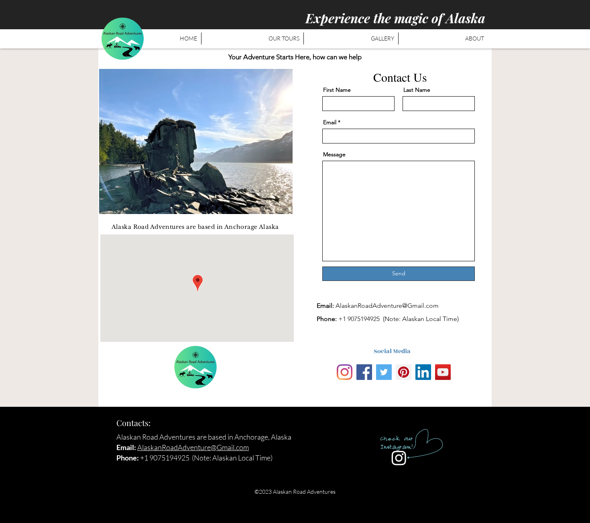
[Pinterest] (403, 372)
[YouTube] (443, 372)
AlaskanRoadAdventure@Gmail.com (387, 305)
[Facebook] (364, 372)
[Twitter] (384, 372)
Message (334, 154)
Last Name (416, 90)
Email (329, 122)
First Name (337, 90)
